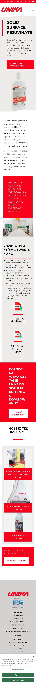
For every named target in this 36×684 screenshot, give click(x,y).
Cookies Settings (18, 669)
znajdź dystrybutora (18, 413)
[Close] (34, 657)
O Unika (19, 2)
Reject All (18, 675)
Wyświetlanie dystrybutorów (17, 64)
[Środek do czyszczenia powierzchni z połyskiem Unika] (18, 458)
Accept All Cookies (18, 680)
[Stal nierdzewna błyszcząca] (18, 522)
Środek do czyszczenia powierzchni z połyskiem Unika (18, 474)
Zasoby (27, 2)
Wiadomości (9, 2)
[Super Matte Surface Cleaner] (18, 491)
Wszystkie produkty (16, 561)
